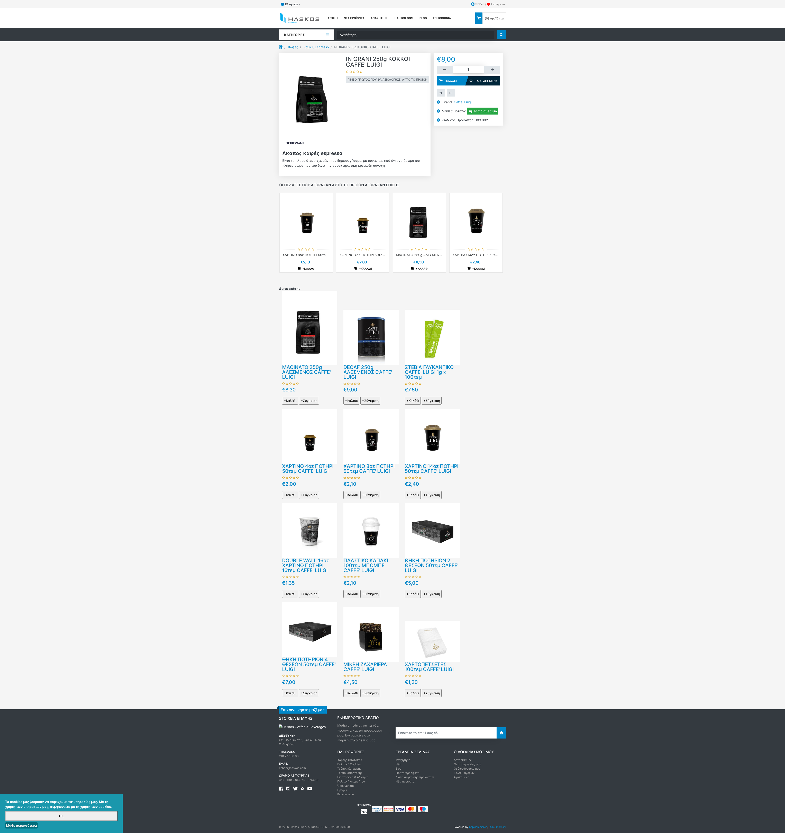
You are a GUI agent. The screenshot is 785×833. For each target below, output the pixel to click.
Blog (398, 768)
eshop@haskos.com (292, 768)
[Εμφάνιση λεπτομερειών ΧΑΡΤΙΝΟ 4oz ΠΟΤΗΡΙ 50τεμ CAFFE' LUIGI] (362, 219)
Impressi (501, 827)
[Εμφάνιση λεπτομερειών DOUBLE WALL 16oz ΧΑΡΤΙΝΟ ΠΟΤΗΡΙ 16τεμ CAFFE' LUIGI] (309, 530)
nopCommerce (478, 827)
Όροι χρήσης (345, 785)
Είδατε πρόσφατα (407, 773)
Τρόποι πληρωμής (349, 768)
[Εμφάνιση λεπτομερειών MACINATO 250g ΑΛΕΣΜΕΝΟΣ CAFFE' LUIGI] (419, 219)
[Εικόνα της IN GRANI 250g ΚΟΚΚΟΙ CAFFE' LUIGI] (312, 96)
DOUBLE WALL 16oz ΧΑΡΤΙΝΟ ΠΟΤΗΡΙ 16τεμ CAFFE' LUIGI (305, 565)
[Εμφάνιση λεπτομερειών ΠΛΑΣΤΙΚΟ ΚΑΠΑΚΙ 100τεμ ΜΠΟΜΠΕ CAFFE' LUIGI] (371, 530)
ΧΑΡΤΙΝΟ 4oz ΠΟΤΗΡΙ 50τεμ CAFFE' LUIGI (372, 255)
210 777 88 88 (289, 756)
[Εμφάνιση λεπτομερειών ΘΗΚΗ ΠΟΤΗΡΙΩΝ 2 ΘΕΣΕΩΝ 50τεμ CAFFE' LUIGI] (432, 530)
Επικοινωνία (442, 18)
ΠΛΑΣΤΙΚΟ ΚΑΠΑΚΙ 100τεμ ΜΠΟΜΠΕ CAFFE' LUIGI (365, 565)
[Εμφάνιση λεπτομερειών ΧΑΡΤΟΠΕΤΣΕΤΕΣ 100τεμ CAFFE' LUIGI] (432, 641)
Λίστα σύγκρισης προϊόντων (415, 777)
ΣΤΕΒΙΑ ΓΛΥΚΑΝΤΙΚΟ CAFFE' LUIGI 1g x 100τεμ (429, 372)
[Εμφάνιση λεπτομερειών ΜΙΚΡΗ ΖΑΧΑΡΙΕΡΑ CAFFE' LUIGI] (371, 634)
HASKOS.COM (404, 18)
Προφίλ (342, 790)
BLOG (423, 18)
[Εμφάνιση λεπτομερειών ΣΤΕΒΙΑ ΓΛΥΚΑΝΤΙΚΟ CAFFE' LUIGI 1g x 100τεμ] (432, 337)
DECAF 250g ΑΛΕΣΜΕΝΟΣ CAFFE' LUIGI (367, 372)
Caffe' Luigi (463, 102)
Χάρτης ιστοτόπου (349, 760)
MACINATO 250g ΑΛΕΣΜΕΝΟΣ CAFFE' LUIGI (430, 255)
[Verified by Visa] (377, 809)
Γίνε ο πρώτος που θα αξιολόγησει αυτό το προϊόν (387, 79)
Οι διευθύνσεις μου (467, 768)
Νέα (398, 764)
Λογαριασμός (463, 760)
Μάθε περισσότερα (21, 825)
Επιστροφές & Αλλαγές (353, 777)
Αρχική (332, 18)
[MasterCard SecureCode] (388, 809)
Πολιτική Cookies (349, 764)
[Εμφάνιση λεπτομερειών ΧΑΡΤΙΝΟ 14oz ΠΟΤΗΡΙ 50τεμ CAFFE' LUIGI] (476, 219)
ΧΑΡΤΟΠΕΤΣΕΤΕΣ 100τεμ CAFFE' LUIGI (429, 666)
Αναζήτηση (379, 18)
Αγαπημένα (461, 777)
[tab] (294, 143)
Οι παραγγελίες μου (467, 764)
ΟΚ (61, 816)
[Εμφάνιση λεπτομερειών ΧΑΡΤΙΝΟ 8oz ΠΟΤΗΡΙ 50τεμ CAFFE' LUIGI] (306, 219)
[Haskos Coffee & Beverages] (302, 727)
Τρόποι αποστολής (349, 773)
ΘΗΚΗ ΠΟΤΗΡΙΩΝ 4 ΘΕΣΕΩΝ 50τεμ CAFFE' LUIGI (309, 664)
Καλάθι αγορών (464, 773)
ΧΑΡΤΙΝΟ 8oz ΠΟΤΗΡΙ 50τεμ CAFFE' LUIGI (316, 255)
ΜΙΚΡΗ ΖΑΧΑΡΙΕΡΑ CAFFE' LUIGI (365, 666)
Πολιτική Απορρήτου (351, 781)
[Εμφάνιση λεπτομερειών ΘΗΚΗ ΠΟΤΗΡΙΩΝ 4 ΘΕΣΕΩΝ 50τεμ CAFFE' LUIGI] (309, 629)
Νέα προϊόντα (354, 18)
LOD (491, 827)
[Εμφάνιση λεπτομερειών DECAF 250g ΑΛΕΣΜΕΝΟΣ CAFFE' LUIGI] (371, 337)
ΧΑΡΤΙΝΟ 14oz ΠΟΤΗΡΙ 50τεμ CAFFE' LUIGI (487, 255)
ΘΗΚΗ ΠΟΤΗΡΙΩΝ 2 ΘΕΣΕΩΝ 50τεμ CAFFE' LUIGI (431, 565)
